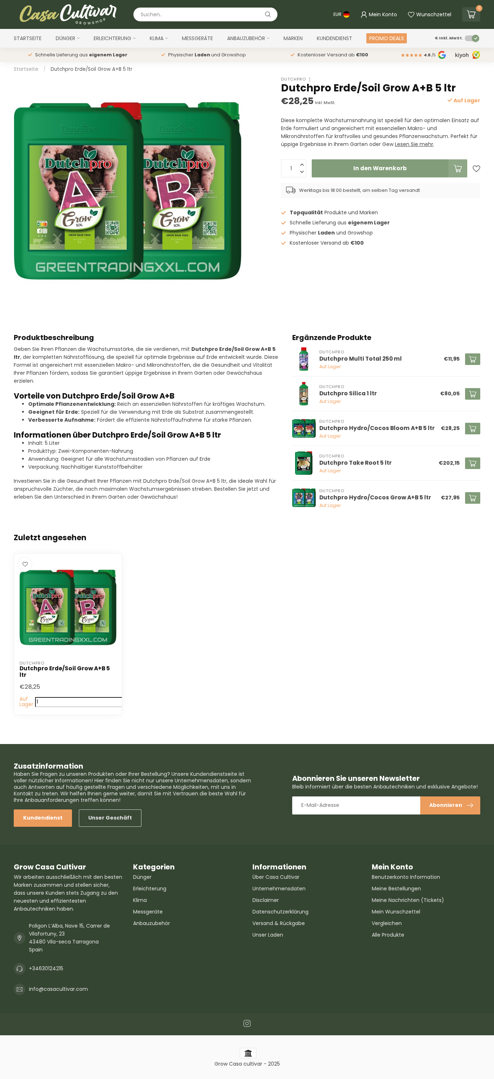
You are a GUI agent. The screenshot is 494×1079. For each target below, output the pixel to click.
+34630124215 (46, 968)
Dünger (65, 38)
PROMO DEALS (386, 38)
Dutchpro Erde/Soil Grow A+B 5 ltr (91, 69)
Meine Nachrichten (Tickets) (408, 900)
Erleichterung (112, 38)
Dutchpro (293, 79)
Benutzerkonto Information (406, 877)
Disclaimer (265, 900)
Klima (156, 38)
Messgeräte (197, 38)
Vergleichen (387, 923)
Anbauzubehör (246, 38)
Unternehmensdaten (279, 888)
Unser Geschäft (110, 817)
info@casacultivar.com (58, 989)
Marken (293, 38)
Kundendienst (334, 38)
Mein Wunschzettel (396, 911)
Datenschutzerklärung (280, 911)
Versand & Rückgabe (278, 923)
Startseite (28, 38)
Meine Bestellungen (396, 888)
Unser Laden (267, 934)
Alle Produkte (388, 934)
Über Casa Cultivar (275, 877)
